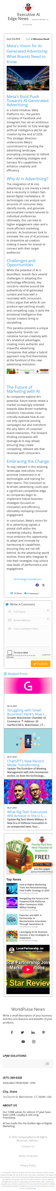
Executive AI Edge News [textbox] (28, 18)
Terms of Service (28, 1156)
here (34, 1188)
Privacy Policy (28, 1165)
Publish (42, 664)
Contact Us (28, 1146)
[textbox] (28, 1009)
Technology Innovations (27, 579)
